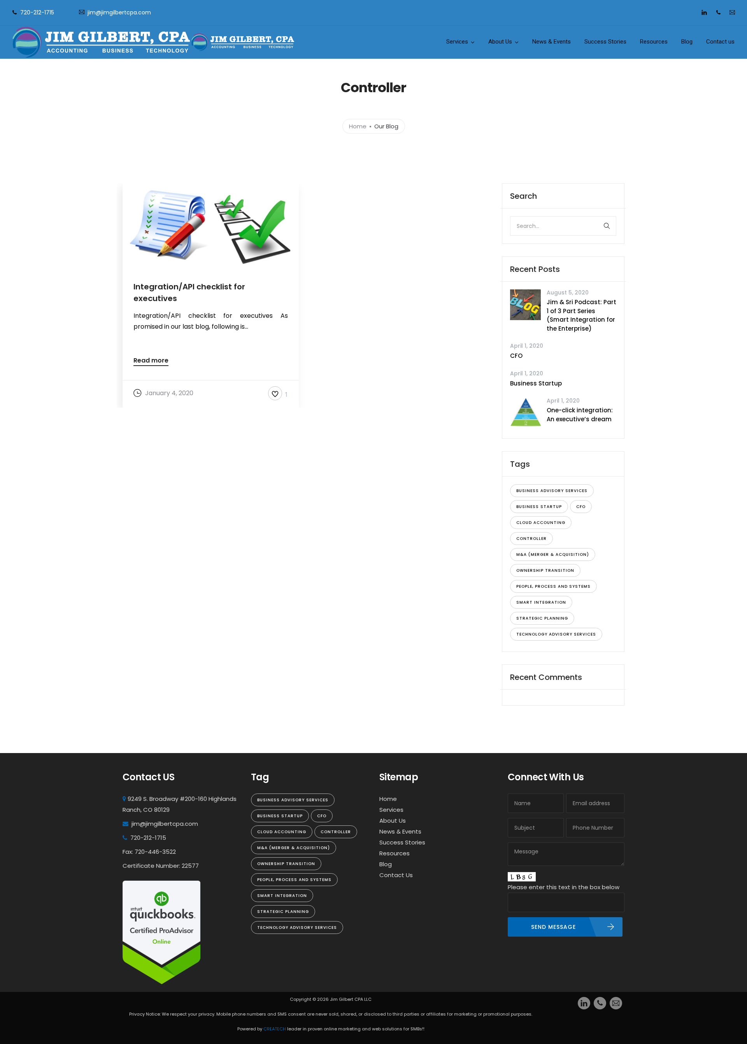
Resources (654, 41)
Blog (687, 41)
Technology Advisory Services (556, 634)
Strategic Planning (542, 618)
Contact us (720, 41)
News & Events (551, 41)
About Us (500, 41)
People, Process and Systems (553, 586)
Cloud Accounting (540, 523)
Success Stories (605, 41)
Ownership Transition (545, 570)
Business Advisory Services (551, 491)
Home (357, 126)
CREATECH (275, 1029)
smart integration (541, 602)
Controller (531, 538)
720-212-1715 (37, 12)
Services (457, 41)
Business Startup (536, 383)
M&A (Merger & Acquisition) (552, 554)
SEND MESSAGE (553, 927)
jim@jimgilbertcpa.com (119, 12)
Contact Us (396, 875)
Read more (150, 361)
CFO (516, 356)
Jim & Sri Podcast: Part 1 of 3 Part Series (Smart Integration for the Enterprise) (581, 315)
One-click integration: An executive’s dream (580, 414)
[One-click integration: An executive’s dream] (525, 412)
